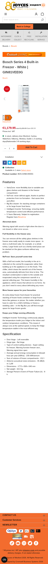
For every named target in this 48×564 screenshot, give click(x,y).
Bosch (5, 78)
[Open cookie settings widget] (4, 560)
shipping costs (28, 550)
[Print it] (24, 163)
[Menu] (6, 14)
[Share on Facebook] (5, 163)
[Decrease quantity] (5, 148)
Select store (26, 170)
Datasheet (7, 122)
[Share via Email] (19, 163)
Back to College (24, 26)
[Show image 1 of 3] (19, 111)
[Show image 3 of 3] (29, 111)
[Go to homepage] (24, 6)
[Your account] (36, 14)
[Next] (43, 99)
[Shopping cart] (42, 14)
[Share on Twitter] (10, 163)
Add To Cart (31, 147)
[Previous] (4, 99)
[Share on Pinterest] (14, 163)
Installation (9, 157)
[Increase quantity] (14, 148)
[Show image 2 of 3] (24, 111)
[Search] (42, 19)
